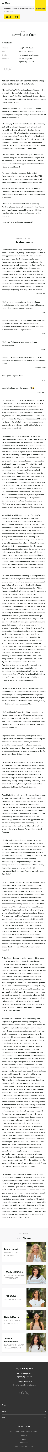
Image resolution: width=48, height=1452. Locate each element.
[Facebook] (4, 69)
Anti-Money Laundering (24, 1446)
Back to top (25, 1426)
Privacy (24, 1435)
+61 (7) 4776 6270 (26, 48)
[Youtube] (10, 69)
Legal (24, 1439)
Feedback (24, 1442)
